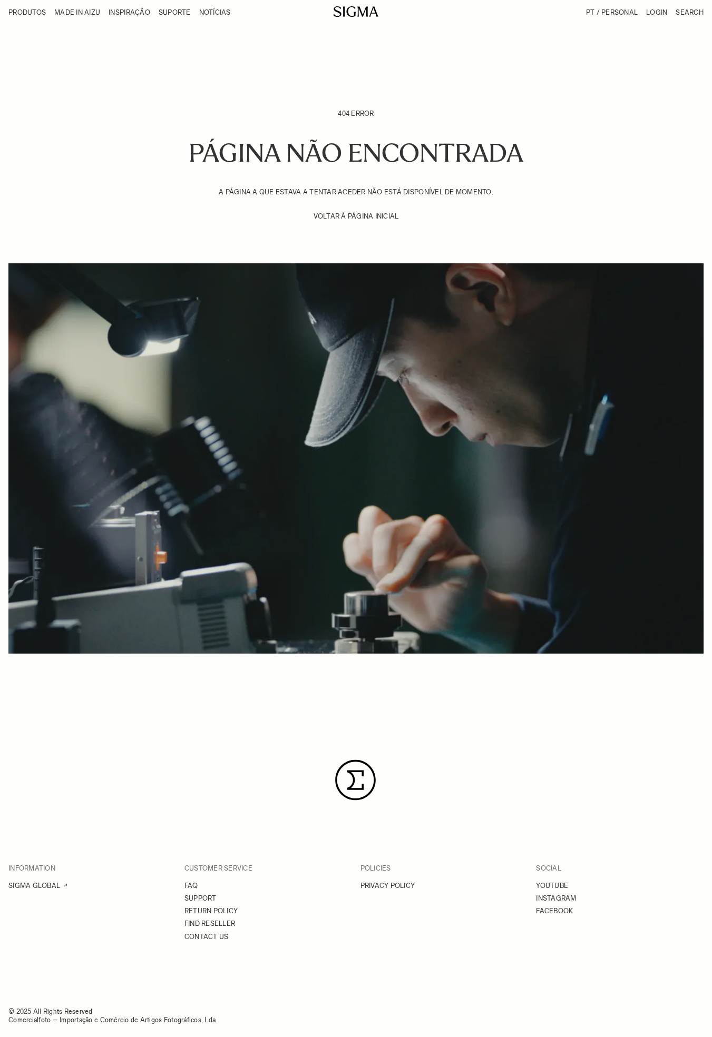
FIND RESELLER (209, 923)
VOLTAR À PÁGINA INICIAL (356, 216)
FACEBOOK (554, 911)
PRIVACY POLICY (387, 886)
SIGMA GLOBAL (34, 886)
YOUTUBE (552, 886)
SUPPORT (200, 898)
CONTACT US (206, 937)
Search (690, 12)
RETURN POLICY (211, 911)
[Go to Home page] (356, 11)
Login (656, 12)
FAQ (191, 886)
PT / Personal (612, 12)
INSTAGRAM (556, 898)
